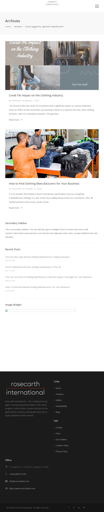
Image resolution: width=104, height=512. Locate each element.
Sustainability (61, 406)
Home (8, 26)
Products (60, 394)
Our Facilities (61, 439)
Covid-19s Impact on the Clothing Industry (36, 95)
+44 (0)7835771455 (17, 474)
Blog (58, 412)
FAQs (58, 433)
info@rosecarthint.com (19, 481)
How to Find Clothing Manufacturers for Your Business (44, 183)
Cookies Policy (62, 445)
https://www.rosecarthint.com (22, 488)
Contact (59, 427)
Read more (14, 119)
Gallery (59, 400)
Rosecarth (17, 100)
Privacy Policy (62, 451)
